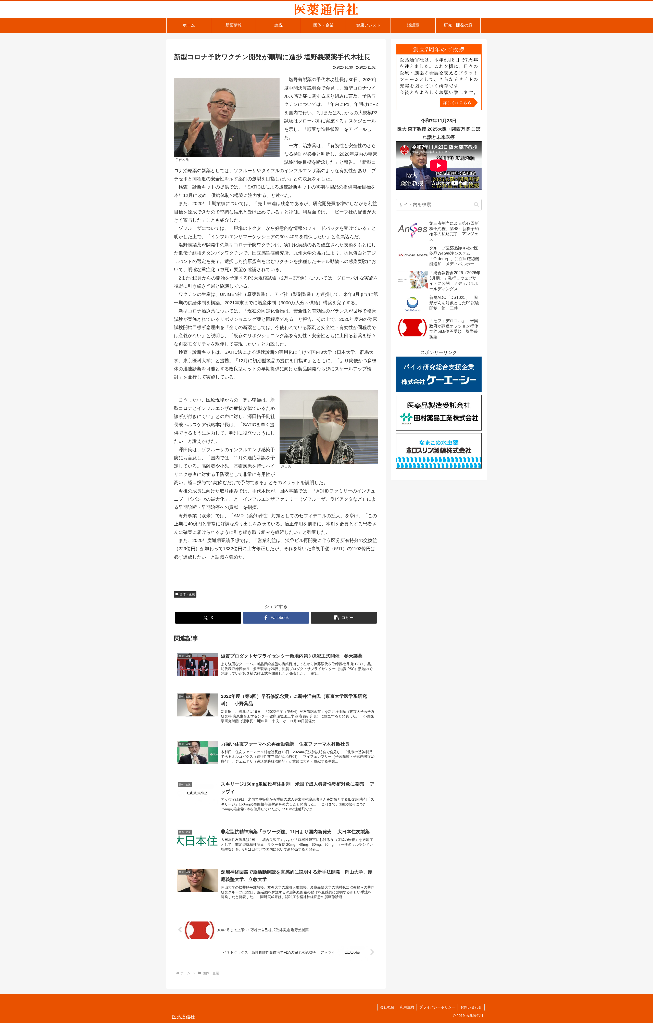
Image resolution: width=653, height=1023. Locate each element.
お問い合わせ (471, 1007)
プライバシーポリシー (437, 1007)
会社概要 (387, 1007)
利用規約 (407, 1007)
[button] (344, 618)
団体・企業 (187, 594)
